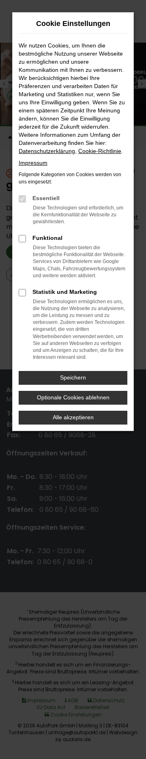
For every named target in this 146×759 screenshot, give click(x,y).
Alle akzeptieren (73, 417)
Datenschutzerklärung (47, 151)
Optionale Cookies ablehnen (73, 397)
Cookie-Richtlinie (99, 151)
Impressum (33, 163)
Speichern (73, 377)
